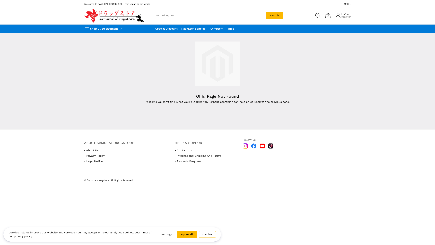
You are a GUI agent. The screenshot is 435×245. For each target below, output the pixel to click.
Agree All (187, 234)
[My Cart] (327, 15)
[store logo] (114, 15)
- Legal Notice (93, 161)
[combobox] (209, 15)
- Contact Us (183, 150)
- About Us (91, 150)
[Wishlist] (317, 15)
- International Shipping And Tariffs (198, 155)
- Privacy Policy (94, 155)
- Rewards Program (188, 161)
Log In (345, 14)
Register (346, 16)
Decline (207, 234)
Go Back (255, 101)
